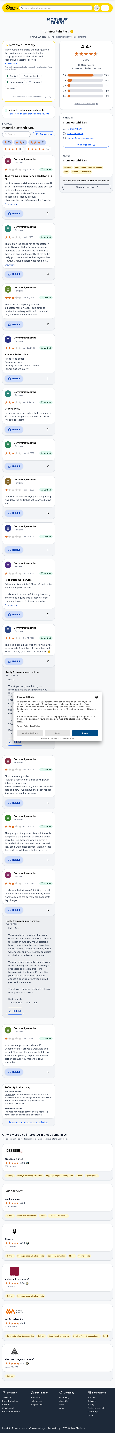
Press (61, 1404)
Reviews (6, 1404)
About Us (63, 1401)
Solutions (92, 1401)
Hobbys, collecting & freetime (29, 1176)
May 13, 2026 (29, 298)
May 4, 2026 (28, 402)
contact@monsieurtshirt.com (80, 138)
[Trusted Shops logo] (12, 7)
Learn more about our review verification (28, 1122)
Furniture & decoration (81, 172)
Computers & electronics (58, 1336)
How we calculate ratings (86, 103)
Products (92, 1397)
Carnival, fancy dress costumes (86, 1336)
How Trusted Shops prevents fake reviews (29, 114)
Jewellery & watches (56, 1256)
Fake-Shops (36, 1397)
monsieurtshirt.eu (75, 133)
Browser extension (11, 1411)
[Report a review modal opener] (48, 213)
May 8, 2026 (28, 169)
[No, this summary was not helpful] (50, 97)
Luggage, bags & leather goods (59, 1176)
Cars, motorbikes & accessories (20, 1336)
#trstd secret (8, 1408)
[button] (97, 8)
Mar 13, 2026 (28, 769)
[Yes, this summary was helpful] (45, 97)
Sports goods (91, 1176)
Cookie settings (37, 1428)
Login (90, 1415)
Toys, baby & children (58, 1216)
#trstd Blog (64, 1397)
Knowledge (93, 1411)
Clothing (67, 167)
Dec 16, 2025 (28, 573)
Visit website (84, 144)
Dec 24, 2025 (28, 638)
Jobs (61, 1408)
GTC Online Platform (74, 1428)
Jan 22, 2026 (12, 675)
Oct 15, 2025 (28, 883)
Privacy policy (19, 1428)
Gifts (66, 172)
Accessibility (54, 1428)
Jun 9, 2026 (28, 237)
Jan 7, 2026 (28, 1038)
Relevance (46, 134)
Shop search (36, 1404)
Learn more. (63, 1139)
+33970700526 (74, 129)
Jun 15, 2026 (28, 453)
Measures (9, 1094)
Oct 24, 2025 (12, 924)
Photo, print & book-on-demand (88, 167)
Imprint (6, 1428)
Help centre (36, 1401)
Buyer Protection (10, 1401)
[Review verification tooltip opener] (71, 31)
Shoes (79, 1176)
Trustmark (6, 1397)
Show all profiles (85, 187)
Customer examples (97, 1408)
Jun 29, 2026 (28, 537)
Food (105, 1336)
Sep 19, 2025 (28, 826)
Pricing (91, 1404)
